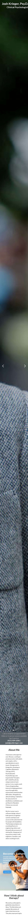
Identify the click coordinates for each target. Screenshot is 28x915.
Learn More (7, 872)
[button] (3, 366)
